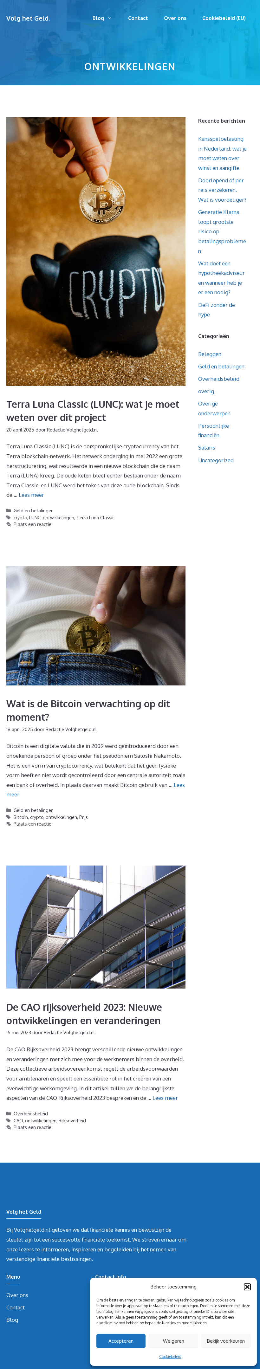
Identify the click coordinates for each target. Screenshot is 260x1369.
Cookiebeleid (170, 1356)
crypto (20, 517)
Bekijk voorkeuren (226, 1341)
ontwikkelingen (58, 517)
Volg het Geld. (28, 18)
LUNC (35, 517)
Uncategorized (216, 460)
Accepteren (120, 1341)
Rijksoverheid (72, 1120)
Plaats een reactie (32, 524)
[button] (247, 1287)
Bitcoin (21, 817)
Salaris (206, 447)
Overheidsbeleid (31, 1113)
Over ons (175, 18)
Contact (138, 18)
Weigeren (173, 1341)
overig (206, 391)
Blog (98, 18)
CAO (18, 1120)
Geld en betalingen (34, 510)
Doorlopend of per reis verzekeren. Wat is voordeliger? (222, 190)
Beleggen (209, 354)
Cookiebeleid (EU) (224, 18)
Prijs (83, 817)
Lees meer (31, 494)
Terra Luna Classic (95, 517)
